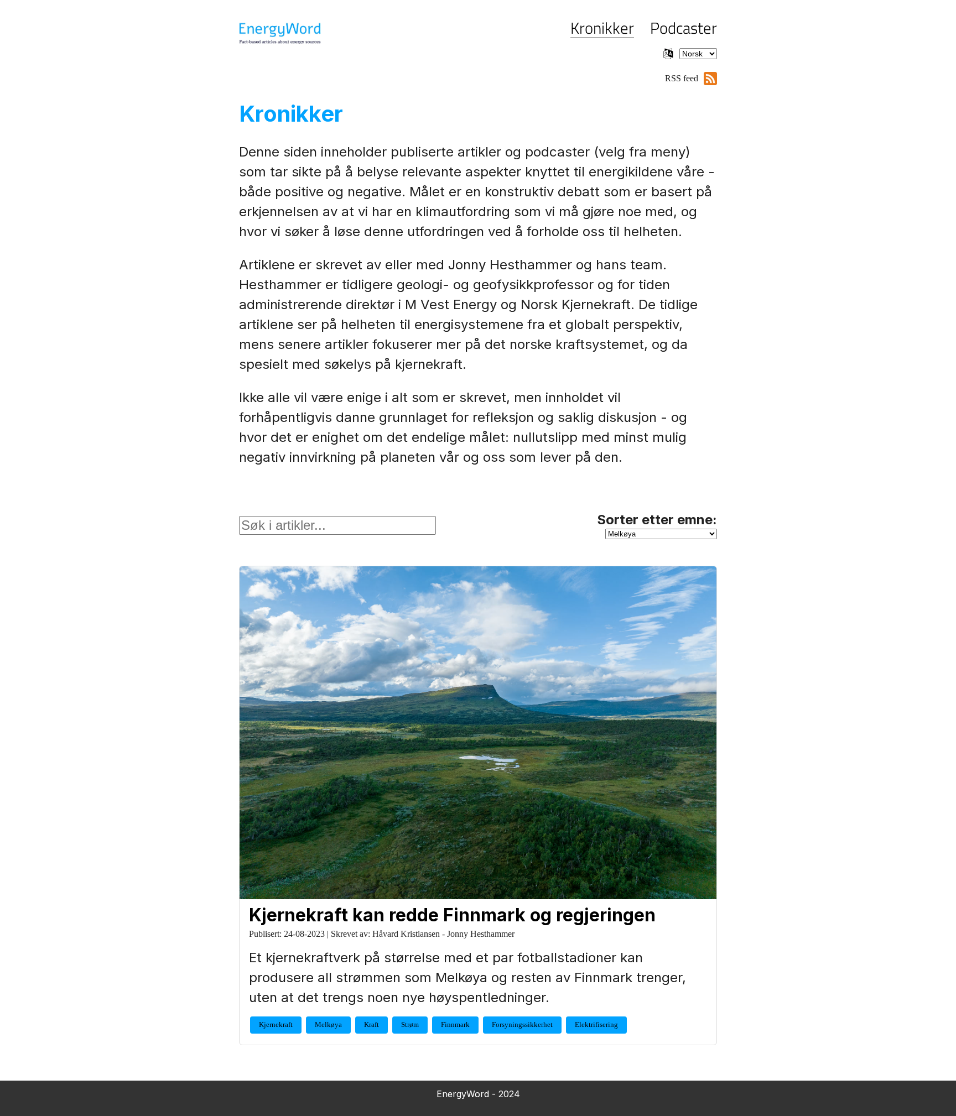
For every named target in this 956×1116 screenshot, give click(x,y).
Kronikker (602, 28)
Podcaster (683, 28)
